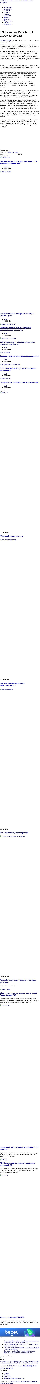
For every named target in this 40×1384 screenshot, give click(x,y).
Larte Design (31, 1361)
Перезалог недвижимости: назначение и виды (18, 1352)
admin (5, 167)
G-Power (26, 1361)
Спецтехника (8, 24)
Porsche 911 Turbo (12, 152)
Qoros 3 (32, 1362)
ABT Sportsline (3, 1361)
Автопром (7, 10)
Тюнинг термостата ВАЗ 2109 (12, 1317)
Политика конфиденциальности (14, 1378)
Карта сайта (7, 1376)
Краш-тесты (7, 16)
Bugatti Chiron (20, 1361)
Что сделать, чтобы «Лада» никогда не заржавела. (19, 1351)
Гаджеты (6, 14)
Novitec (8, 1362)
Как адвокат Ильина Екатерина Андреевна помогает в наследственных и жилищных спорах (21, 1341)
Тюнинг (6, 22)
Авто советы (8, 7)
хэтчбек (9, 1368)
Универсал (12, 1365)
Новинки (7, 17)
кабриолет (18, 1365)
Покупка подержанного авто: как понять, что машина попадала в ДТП (18, 162)
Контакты (7, 1375)
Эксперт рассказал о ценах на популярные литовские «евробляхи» (17, 343)
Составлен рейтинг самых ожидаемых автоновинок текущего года (15, 329)
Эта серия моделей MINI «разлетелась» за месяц (19, 382)
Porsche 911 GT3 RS (15, 1363)
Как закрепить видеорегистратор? (14, 833)
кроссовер (26, 1365)
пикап (35, 1365)
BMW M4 (9, 1361)
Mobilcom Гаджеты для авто (11, 536)
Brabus (14, 1361)
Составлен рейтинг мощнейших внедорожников (19, 356)
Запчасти (6, 12)
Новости (6, 19)
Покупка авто (8, 21)
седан (2, 1368)
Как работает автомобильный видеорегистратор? (12, 684)
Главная (6, 1373)
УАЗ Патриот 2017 (4, 1365)
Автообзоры (8, 9)
